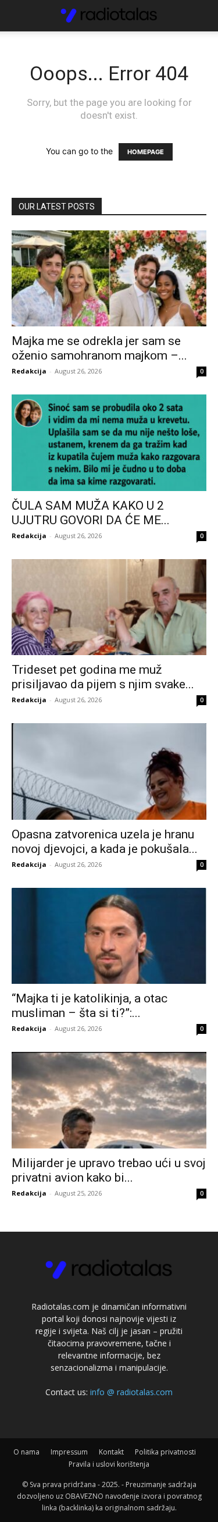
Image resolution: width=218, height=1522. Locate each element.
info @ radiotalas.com (131, 1391)
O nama (26, 1452)
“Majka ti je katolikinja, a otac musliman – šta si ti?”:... (89, 1005)
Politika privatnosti (165, 1452)
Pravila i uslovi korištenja (109, 1464)
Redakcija (29, 371)
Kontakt (111, 1452)
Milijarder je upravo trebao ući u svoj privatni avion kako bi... (109, 1170)
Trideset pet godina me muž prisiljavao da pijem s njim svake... (103, 677)
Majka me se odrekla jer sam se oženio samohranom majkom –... (99, 348)
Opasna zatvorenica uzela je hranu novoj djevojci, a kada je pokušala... (105, 841)
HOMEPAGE (145, 152)
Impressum (69, 1452)
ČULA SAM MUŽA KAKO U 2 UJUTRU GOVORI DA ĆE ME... (91, 513)
